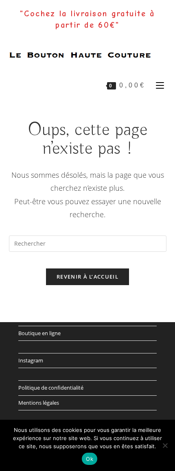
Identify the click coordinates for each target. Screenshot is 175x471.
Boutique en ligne (39, 333)
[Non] (165, 445)
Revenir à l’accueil (87, 276)
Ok (89, 459)
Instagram (30, 360)
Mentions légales (38, 402)
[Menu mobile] (158, 84)
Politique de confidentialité (50, 387)
